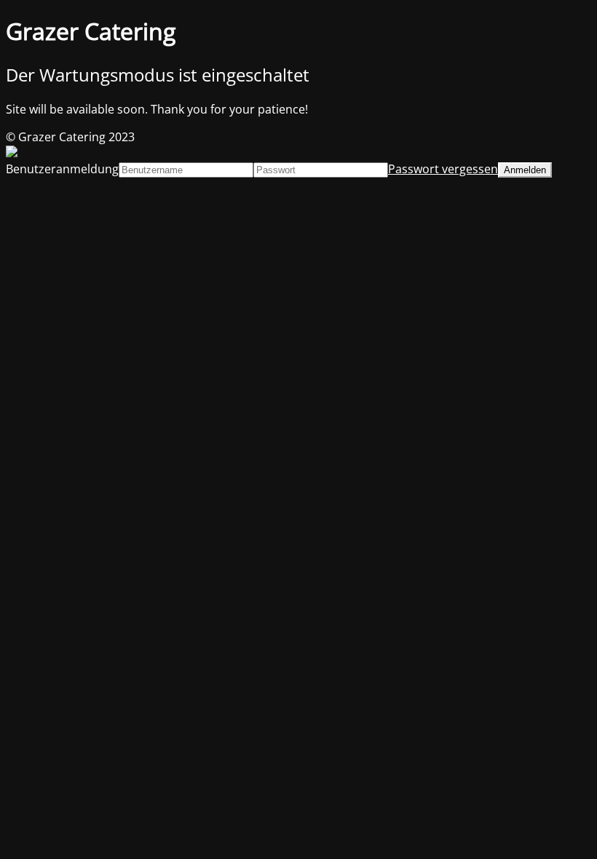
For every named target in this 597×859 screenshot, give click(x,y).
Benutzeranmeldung (62, 169)
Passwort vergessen (443, 169)
